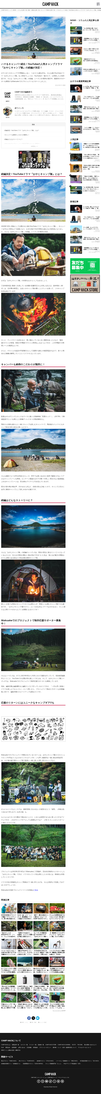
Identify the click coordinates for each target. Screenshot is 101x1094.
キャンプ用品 (74, 171)
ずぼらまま (97, 32)
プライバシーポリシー (45, 1047)
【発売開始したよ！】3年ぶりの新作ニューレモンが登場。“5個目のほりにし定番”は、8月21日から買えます (91, 41)
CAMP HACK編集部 (22, 92)
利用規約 (35, 1047)
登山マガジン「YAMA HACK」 (9, 1061)
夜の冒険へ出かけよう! (90, 1045)
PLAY (2, 1047)
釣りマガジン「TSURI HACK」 (27, 1061)
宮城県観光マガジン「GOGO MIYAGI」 (33, 1063)
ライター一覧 (32, 1045)
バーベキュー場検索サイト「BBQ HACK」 (67, 1061)
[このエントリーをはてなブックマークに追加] (37, 1018)
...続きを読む (60, 99)
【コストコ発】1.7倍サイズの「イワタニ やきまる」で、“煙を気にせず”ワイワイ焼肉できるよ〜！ (91, 51)
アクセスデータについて (84, 1047)
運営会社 (7, 1047)
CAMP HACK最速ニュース (94, 43)
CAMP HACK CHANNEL (64, 1045)
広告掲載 (29, 1047)
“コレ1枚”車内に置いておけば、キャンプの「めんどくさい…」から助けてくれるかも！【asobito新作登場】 (91, 30)
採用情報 (14, 1047)
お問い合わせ (21, 1047)
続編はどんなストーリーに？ (13, 139)
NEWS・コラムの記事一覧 (20, 10)
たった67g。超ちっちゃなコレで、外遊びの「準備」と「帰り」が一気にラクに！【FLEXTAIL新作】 (91, 89)
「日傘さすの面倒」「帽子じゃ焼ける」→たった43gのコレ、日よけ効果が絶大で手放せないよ (91, 178)
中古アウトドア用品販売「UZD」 (72, 1063)
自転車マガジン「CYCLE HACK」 (45, 1061)
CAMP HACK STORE (50, 1045)
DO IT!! (74, 1045)
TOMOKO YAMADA (95, 172)
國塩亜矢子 (97, 150)
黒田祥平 (98, 132)
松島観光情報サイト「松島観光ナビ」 (11, 1063)
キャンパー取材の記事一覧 (48, 10)
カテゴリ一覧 (24, 1045)
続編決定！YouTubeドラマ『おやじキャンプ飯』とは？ (22, 130)
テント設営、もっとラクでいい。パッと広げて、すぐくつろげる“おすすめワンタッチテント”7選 (91, 229)
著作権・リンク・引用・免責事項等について (64, 1047)
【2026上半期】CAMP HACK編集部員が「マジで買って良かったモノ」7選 (91, 167)
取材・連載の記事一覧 (34, 10)
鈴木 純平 (98, 90)
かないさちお (97, 63)
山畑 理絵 (98, 182)
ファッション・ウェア (76, 182)
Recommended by (57, 1011)
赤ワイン (18, 108)
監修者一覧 (41, 1045)
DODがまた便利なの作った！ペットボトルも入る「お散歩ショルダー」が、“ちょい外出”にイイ (91, 71)
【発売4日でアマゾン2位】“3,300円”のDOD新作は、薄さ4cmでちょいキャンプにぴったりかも (91, 61)
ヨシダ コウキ (97, 231)
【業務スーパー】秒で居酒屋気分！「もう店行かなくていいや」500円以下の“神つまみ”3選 (91, 145)
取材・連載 (33, 1022)
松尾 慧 (98, 101)
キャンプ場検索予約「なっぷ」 (53, 1063)
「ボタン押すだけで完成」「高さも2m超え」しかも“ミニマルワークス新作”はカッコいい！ (91, 156)
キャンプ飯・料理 (75, 149)
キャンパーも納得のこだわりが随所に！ (17, 135)
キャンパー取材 (42, 1022)
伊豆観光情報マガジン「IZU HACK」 (90, 1061)
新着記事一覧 (15, 1045)
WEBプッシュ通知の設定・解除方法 (10, 1050)
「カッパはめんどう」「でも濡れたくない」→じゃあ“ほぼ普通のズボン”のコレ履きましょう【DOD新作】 (91, 99)
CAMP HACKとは (5, 1045)
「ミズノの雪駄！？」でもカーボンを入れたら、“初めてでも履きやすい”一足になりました (91, 129)
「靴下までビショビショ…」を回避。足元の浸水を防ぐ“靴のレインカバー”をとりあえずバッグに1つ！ (91, 109)
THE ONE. (80, 1045)
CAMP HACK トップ (6, 10)
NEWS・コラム (24, 1022)
